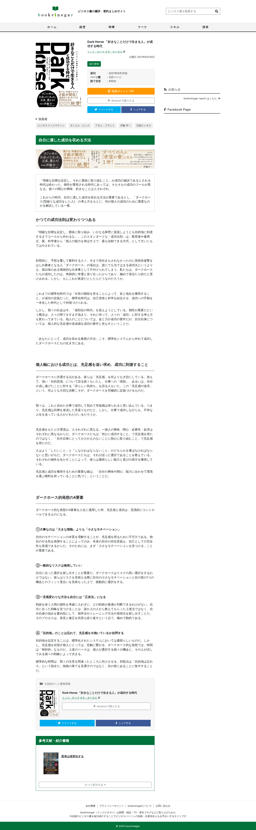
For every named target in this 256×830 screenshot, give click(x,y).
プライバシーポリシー (111, 805)
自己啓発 (94, 63)
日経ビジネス (143, 125)
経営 (82, 27)
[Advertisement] (192, 61)
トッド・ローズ (96, 51)
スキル (175, 27)
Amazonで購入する (122, 100)
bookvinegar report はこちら (200, 98)
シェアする (139, 109)
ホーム (52, 27)
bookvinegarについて (140, 805)
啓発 (205, 27)
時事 (112, 27)
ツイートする (106, 109)
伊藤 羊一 (125, 125)
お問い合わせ (163, 805)
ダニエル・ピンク (80, 125)
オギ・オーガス (114, 51)
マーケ (142, 27)
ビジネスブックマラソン (51, 125)
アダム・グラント (105, 125)
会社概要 (90, 805)
